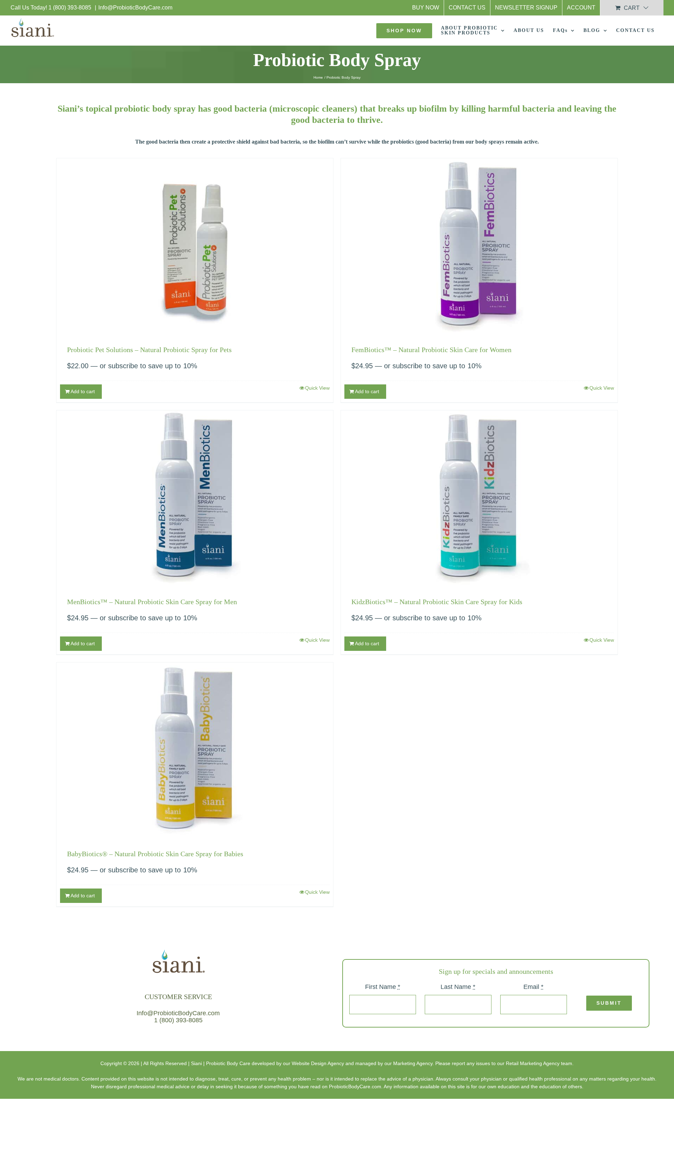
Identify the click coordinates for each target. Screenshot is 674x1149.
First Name (382, 986)
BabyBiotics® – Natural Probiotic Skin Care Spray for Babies (155, 854)
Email (533, 986)
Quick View (317, 388)
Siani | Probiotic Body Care (220, 1063)
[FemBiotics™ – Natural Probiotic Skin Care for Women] (479, 246)
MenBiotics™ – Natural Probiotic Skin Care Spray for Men (152, 602)
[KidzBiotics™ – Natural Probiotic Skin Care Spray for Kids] (479, 498)
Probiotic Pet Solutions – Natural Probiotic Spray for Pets (149, 350)
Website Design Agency (318, 1063)
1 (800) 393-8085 (70, 8)
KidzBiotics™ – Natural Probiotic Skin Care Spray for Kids (436, 602)
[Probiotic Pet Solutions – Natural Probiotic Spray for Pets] (195, 246)
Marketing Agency (412, 1063)
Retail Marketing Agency (533, 1063)
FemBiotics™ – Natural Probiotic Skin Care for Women (431, 350)
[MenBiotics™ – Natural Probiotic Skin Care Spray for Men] (195, 498)
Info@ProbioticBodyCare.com (135, 8)
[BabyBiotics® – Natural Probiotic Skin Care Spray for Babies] (195, 750)
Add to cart (83, 391)
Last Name (458, 986)
